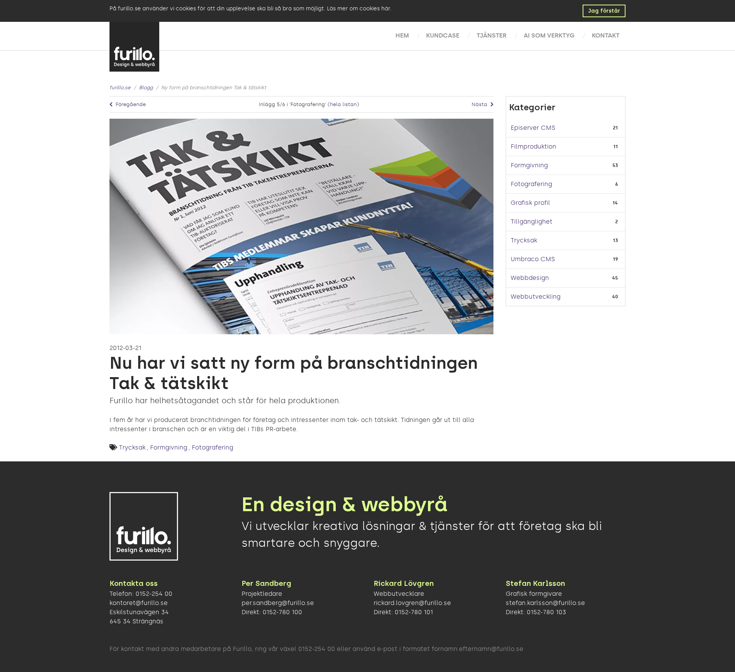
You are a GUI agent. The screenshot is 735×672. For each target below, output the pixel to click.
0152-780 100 (282, 612)
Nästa (480, 104)
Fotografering (212, 447)
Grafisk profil (530, 202)
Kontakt (605, 35)
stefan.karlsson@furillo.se (545, 603)
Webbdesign (530, 277)
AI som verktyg (549, 35)
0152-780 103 (546, 612)
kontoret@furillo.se (138, 603)
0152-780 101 (414, 612)
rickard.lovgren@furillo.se (412, 603)
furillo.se (120, 87)
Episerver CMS (533, 127)
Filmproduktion (533, 146)
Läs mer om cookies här (358, 8)
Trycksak (132, 447)
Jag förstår (604, 11)
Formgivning (168, 447)
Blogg (146, 87)
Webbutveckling (535, 296)
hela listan (343, 104)
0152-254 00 (154, 593)
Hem (402, 35)
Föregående (130, 104)
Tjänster (491, 35)
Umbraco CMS (533, 259)
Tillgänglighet (531, 221)
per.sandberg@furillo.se (278, 603)
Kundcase (442, 35)
